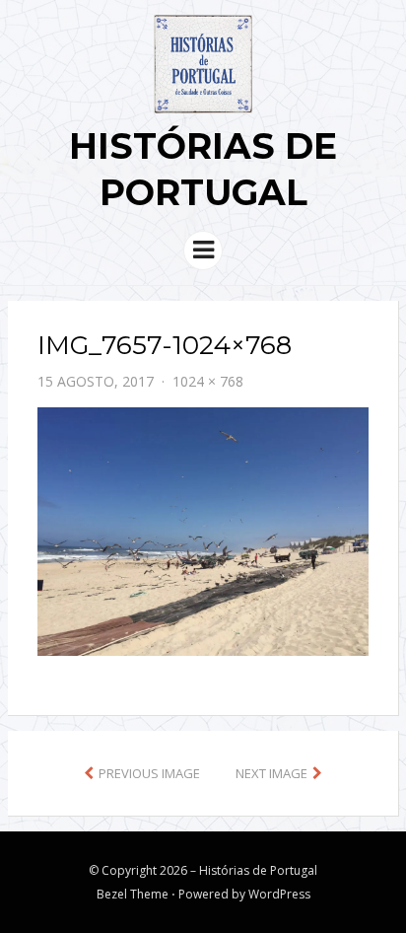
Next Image (271, 773)
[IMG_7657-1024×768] (203, 529)
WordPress (279, 894)
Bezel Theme (133, 894)
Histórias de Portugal (258, 870)
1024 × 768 (207, 381)
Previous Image (149, 773)
